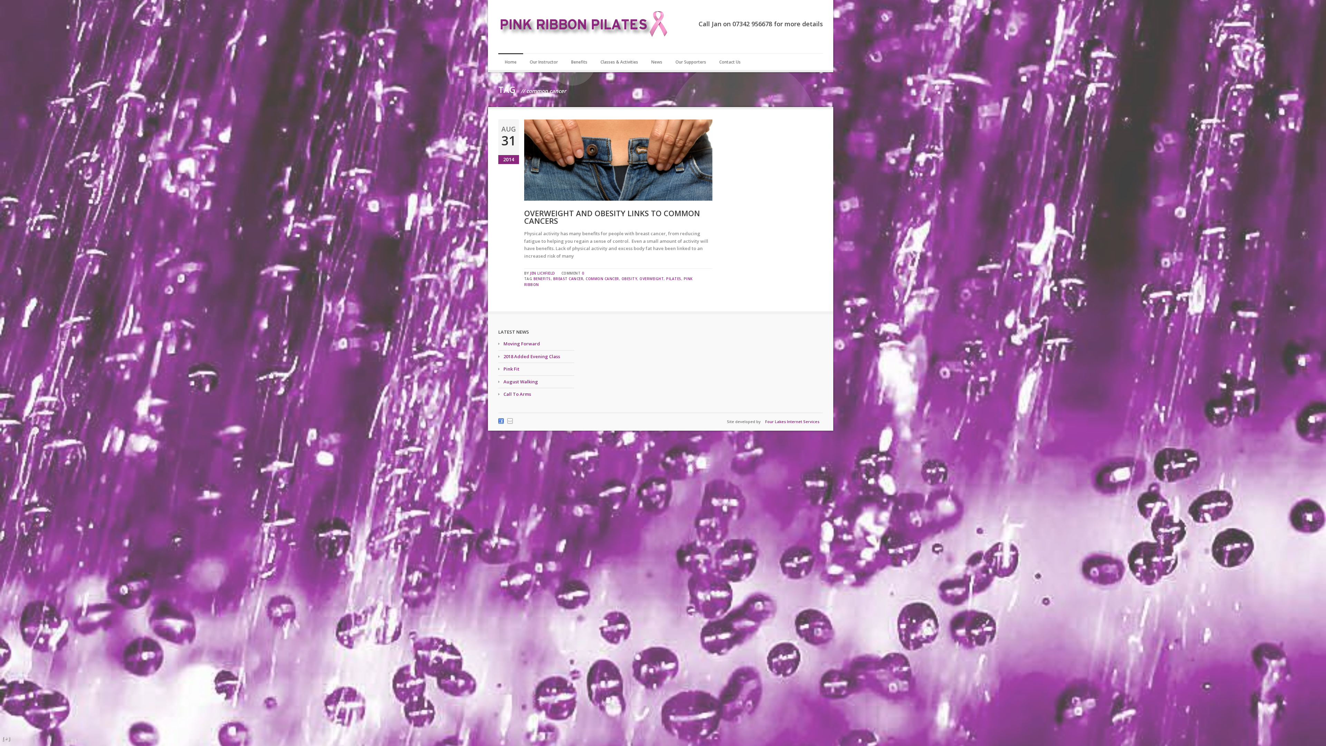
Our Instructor (544, 62)
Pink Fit (511, 369)
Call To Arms (517, 394)
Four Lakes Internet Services (792, 421)
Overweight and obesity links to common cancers (612, 217)
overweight (652, 278)
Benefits (579, 62)
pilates (673, 278)
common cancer (602, 278)
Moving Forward (521, 344)
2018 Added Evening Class (531, 356)
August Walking (520, 382)
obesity (629, 278)
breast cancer (568, 278)
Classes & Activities (619, 62)
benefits (542, 278)
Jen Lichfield (542, 273)
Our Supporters (690, 62)
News (656, 62)
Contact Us (730, 62)
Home (511, 62)
